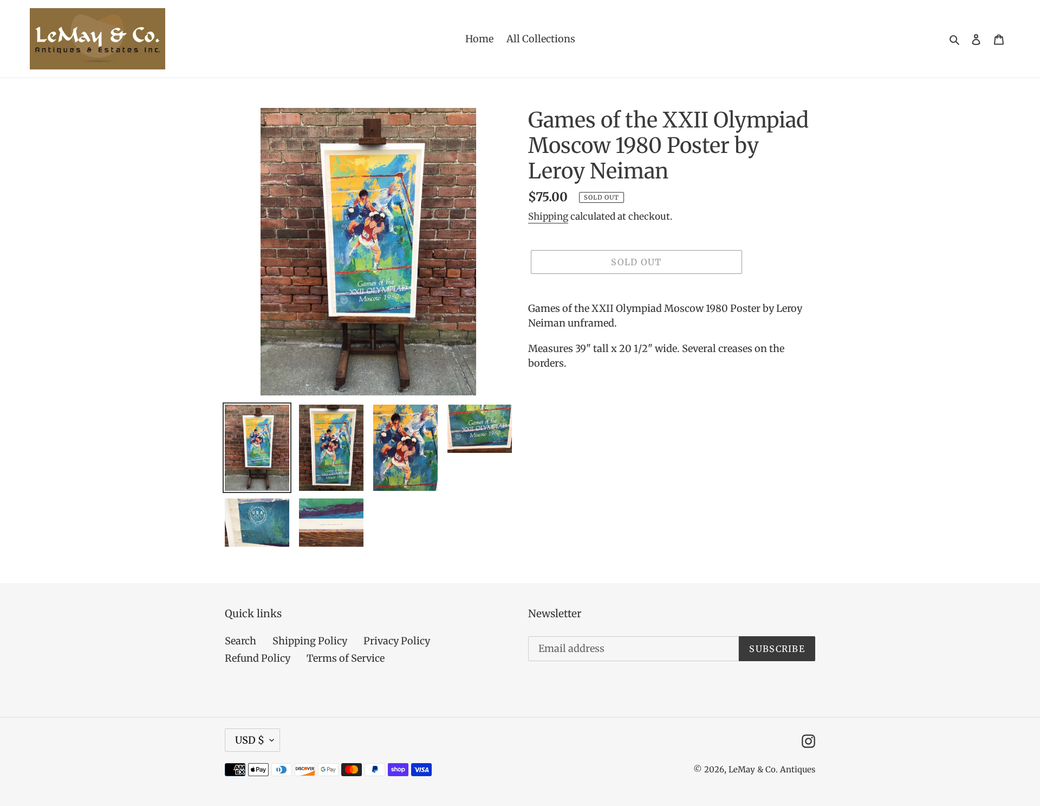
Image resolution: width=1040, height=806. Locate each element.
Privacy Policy (396, 641)
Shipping (548, 216)
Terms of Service (346, 658)
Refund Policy (257, 658)
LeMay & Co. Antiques (772, 769)
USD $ (249, 740)
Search (240, 641)
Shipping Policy (309, 641)
